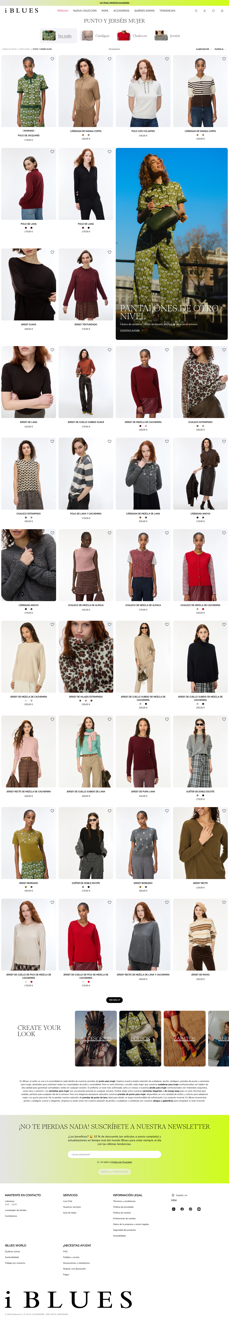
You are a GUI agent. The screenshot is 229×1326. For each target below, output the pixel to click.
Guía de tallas (69, 1212)
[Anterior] (7, 91)
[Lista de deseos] (213, 11)
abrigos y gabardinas (163, 1100)
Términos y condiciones (124, 1201)
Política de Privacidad (121, 1162)
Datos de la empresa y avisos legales (131, 1224)
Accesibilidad (119, 1235)
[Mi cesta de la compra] (222, 11)
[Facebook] (182, 1209)
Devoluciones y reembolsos (76, 1263)
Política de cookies (122, 1212)
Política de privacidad (123, 1206)
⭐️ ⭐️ (114, 3)
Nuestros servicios (72, 1206)
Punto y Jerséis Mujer (42, 49)
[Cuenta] (205, 11)
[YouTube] (198, 1209)
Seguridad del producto (124, 1230)
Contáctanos (11, 1216)
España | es (181, 1195)
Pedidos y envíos (71, 1257)
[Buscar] (196, 11)
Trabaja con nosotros (15, 1263)
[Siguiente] (50, 91)
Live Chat (67, 1201)
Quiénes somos (12, 1251)
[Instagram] (173, 1209)
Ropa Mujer (25, 49)
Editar (174, 1199)
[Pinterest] (190, 1209)
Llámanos (9, 1201)
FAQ (65, 1251)
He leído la (116, 1162)
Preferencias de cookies (124, 1218)
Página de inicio (9, 49)
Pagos (66, 1274)
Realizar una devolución (74, 1268)
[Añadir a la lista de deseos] (52, 58)
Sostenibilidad (12, 1257)
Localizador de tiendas (15, 1210)
